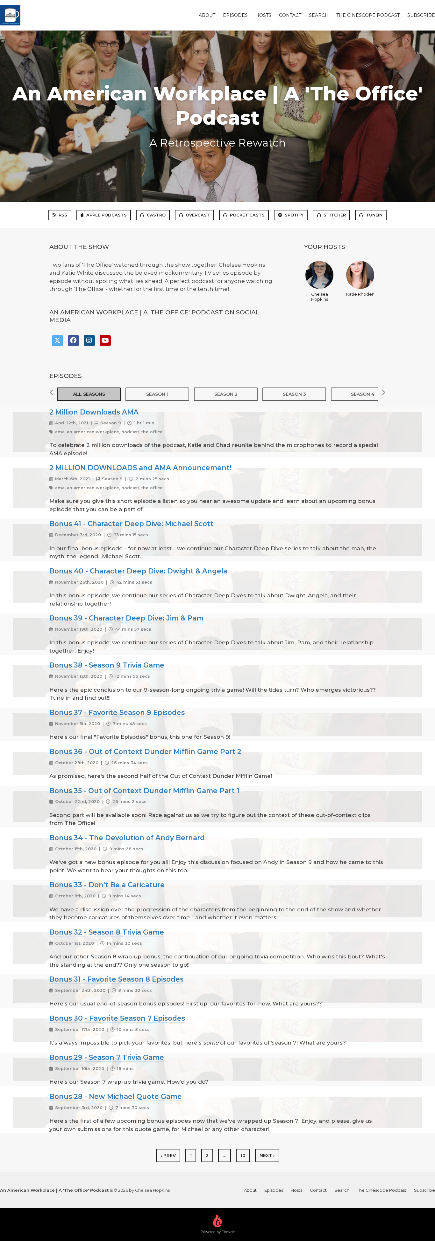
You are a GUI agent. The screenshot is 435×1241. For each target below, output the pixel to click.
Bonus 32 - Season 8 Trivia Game (106, 932)
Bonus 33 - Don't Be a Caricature (107, 885)
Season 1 (157, 394)
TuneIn (374, 214)
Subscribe (421, 15)
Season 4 (362, 394)
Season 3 (294, 394)
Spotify (294, 214)
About (207, 15)
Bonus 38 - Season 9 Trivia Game (106, 665)
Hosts (263, 15)
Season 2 (226, 394)
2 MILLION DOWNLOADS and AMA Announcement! (140, 467)
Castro (156, 214)
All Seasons (89, 394)
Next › (267, 1155)
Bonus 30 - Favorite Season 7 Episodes (117, 1018)
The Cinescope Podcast (368, 15)
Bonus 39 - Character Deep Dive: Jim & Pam (126, 618)
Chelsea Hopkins (319, 296)
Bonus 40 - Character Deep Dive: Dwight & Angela (138, 571)
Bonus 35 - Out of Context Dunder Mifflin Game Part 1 (144, 790)
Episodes (235, 15)
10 (243, 1155)
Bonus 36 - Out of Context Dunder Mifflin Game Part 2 (145, 751)
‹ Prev (168, 1155)
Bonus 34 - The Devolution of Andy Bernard (127, 837)
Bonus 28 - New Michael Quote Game (115, 1096)
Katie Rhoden (360, 294)
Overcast (198, 214)
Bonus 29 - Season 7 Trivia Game (106, 1057)
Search (319, 15)
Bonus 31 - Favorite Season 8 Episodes (116, 979)
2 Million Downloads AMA (94, 412)
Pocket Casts (247, 214)
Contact (290, 15)
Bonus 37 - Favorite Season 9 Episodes (117, 712)
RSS (63, 214)
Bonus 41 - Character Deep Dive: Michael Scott (131, 523)
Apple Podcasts (106, 214)
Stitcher (335, 214)
